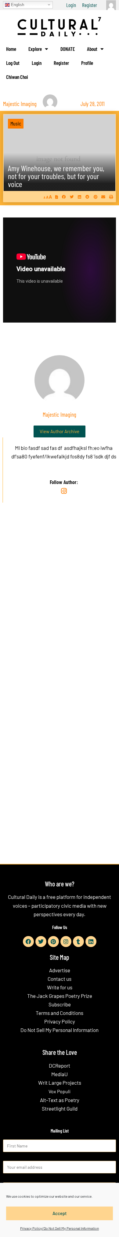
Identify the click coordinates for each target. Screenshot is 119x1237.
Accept (59, 1213)
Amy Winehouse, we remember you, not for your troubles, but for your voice (56, 176)
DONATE (67, 49)
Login (71, 5)
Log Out (13, 63)
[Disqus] (59, 600)
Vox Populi (59, 1091)
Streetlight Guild (60, 1108)
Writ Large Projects (59, 1083)
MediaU (59, 1074)
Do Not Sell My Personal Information (59, 1030)
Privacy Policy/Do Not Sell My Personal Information (59, 1228)
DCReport (59, 1065)
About (92, 49)
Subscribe (60, 1004)
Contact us (59, 979)
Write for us (59, 987)
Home (11, 49)
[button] (64, 197)
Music (15, 123)
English (17, 4)
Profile (87, 63)
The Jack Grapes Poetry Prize (59, 996)
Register (89, 5)
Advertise (59, 970)
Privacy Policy (59, 1021)
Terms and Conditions (59, 1013)
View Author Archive (59, 431)
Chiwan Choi (17, 77)
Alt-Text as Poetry (59, 1100)
